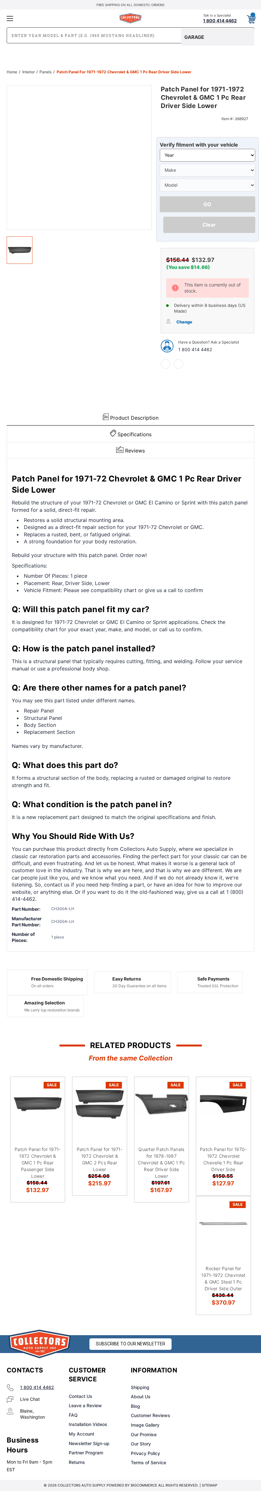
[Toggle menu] (47, 18)
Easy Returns (126, 978)
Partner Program (86, 1452)
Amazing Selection (44, 1002)
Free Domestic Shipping (57, 978)
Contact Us (80, 1396)
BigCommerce (144, 1485)
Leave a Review (85, 1405)
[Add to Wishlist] (52, 1105)
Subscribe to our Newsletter (130, 1343)
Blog (135, 1406)
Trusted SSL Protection (217, 985)
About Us (141, 1396)
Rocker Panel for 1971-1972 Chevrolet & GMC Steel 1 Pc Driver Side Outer (223, 1278)
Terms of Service (148, 1462)
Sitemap (209, 1485)
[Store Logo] (40, 1344)
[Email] (178, 364)
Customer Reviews (150, 1415)
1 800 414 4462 (195, 349)
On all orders (42, 985)
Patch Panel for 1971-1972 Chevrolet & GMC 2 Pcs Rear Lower (100, 1159)
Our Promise (144, 1434)
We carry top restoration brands (52, 1010)
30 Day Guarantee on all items (139, 985)
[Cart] (250, 18)
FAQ (73, 1415)
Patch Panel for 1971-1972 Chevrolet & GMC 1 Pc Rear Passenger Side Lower (37, 1163)
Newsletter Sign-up (89, 1443)
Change (184, 321)
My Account (81, 1434)
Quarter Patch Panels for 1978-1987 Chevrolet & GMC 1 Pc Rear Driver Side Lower (161, 1163)
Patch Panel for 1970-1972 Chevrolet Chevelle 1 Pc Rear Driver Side (223, 1159)
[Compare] (52, 1120)
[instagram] (218, 1370)
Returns (77, 1462)
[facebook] (165, 364)
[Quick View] (52, 1089)
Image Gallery (145, 1425)
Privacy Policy (145, 1453)
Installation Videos (88, 1424)
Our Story (141, 1443)
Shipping (140, 1387)
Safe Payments (213, 978)
